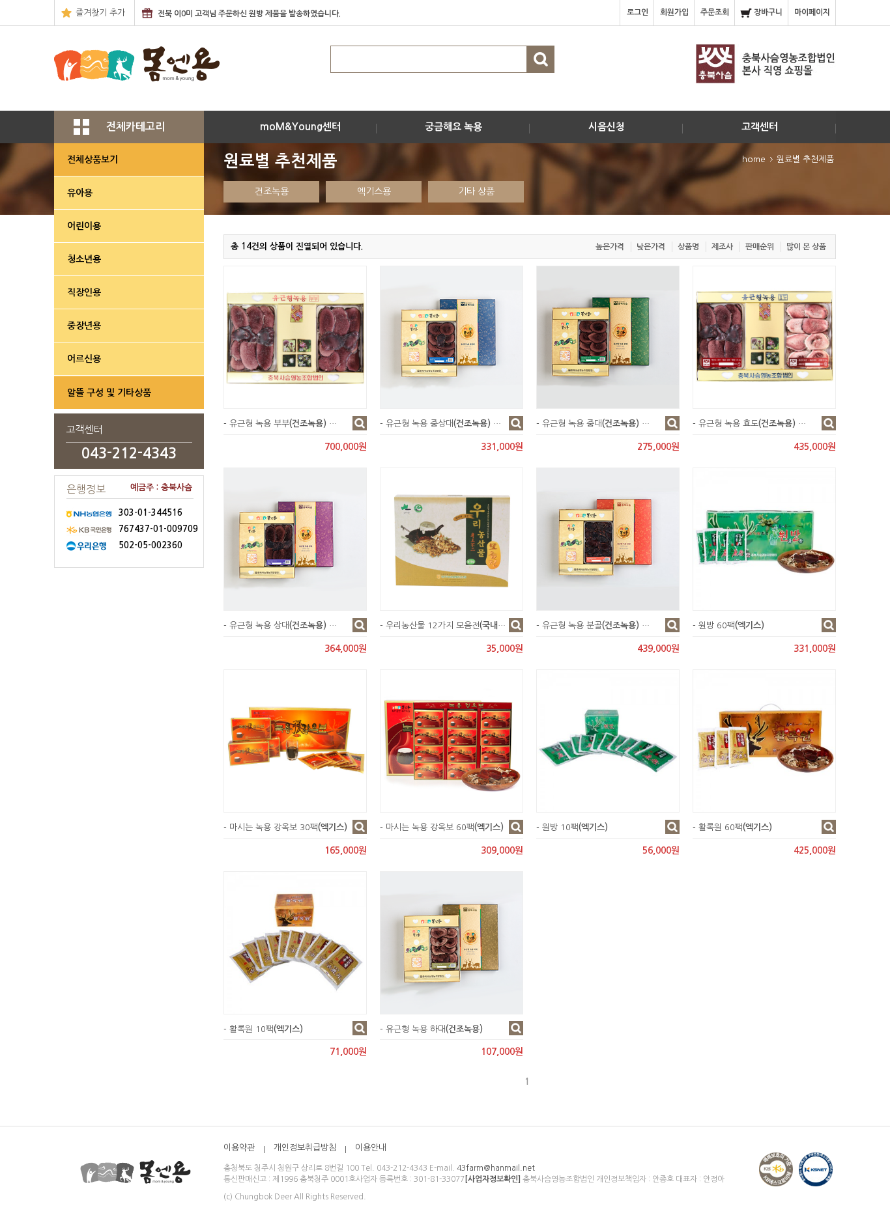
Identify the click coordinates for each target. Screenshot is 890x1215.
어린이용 (84, 225)
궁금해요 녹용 (453, 127)
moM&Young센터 (300, 127)
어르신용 (84, 358)
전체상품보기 (92, 159)
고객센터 (759, 127)
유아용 (80, 192)
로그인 (638, 12)
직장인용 (84, 292)
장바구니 (769, 12)
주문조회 (715, 12)
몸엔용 (137, 65)
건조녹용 (272, 191)
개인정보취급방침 (305, 1147)
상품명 (688, 247)
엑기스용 (374, 191)
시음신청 (606, 127)
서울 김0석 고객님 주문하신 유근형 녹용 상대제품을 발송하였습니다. (268, 21)
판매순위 (759, 247)
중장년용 (84, 325)
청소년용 (84, 259)
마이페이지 (813, 12)
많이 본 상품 (806, 247)
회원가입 (675, 12)
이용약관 (239, 1147)
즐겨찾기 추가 (100, 12)
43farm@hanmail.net (496, 1168)
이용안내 (370, 1147)
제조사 (722, 247)
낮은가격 (651, 247)
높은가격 (610, 247)
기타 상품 (476, 191)
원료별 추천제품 (805, 159)
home (754, 159)
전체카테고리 (135, 127)
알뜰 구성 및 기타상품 (109, 392)
